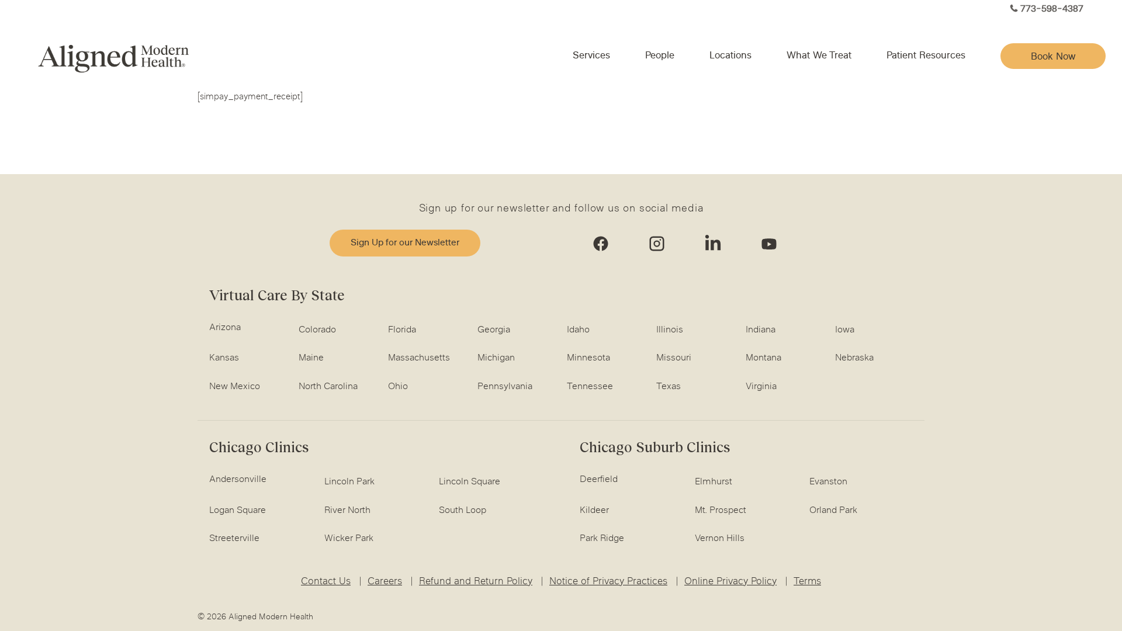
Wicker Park (348, 538)
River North (347, 510)
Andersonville (237, 479)
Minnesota (588, 358)
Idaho (578, 330)
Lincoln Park (349, 482)
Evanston (828, 482)
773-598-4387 (1051, 9)
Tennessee (590, 387)
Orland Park (833, 510)
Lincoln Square (469, 482)
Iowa (844, 330)
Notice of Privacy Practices (608, 582)
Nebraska (854, 358)
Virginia (761, 387)
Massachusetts (419, 358)
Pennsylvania (504, 387)
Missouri (673, 358)
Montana (763, 358)
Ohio (398, 387)
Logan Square (237, 510)
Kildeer (594, 510)
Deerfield (599, 479)
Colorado (317, 330)
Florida (402, 330)
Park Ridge (602, 538)
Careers (385, 582)
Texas (668, 387)
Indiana (760, 330)
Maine (311, 358)
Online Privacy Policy (730, 582)
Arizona (225, 328)
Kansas (224, 358)
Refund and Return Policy (475, 582)
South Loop (462, 510)
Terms (807, 582)
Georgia (493, 330)
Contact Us (326, 582)
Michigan (496, 358)
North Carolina (328, 387)
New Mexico (234, 387)
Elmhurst (713, 482)
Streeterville (234, 538)
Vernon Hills (719, 538)
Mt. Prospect (720, 510)
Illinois (669, 330)
